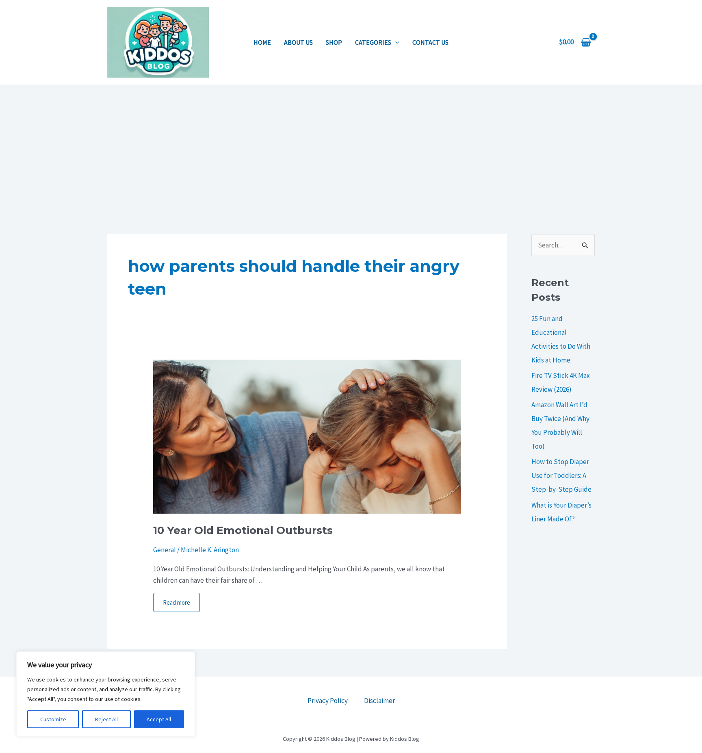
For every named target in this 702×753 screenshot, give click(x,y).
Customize (53, 719)
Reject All (106, 719)
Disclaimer (379, 700)
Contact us (430, 42)
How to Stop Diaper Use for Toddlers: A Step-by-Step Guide (561, 475)
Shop (334, 42)
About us (298, 42)
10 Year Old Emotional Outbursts (243, 530)
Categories (373, 42)
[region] (105, 694)
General (164, 549)
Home (262, 42)
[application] (395, 42)
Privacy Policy (328, 700)
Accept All (159, 719)
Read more (176, 602)
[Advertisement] (351, 145)
